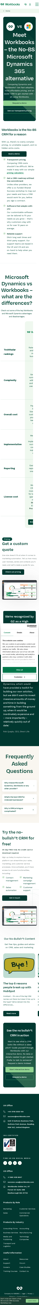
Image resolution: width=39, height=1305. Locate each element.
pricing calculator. (15, 173)
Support (6, 1263)
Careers (6, 1267)
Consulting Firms (10, 1229)
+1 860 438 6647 (15, 1177)
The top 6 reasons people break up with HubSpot (17, 987)
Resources (24, 1259)
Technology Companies (24, 1238)
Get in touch (14, 898)
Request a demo (19, 103)
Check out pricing (13, 572)
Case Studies (25, 1267)
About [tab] (32, 632)
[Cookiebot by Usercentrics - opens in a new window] (28, 626)
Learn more (32, 1301)
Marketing (7, 1209)
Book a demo (14, 154)
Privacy (30, 1293)
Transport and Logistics (9, 1244)
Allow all (19, 670)
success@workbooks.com (19, 1116)
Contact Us (24, 1271)
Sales (5, 1213)
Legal (23, 1293)
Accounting (24, 1229)
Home (8, 11)
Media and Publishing (7, 1238)
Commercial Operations (25, 1214)
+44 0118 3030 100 (16, 1112)
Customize (18, 677)
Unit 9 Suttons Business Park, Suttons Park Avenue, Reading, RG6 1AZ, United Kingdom (21, 1124)
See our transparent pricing (19, 111)
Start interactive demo (19, 1069)
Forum (22, 1263)
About (5, 1259)
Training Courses (10, 1271)
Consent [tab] (7, 632)
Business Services (10, 1233)
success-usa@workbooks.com (21, 1182)
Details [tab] (19, 632)
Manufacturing (26, 1233)
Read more (11, 1013)
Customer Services (27, 1209)
